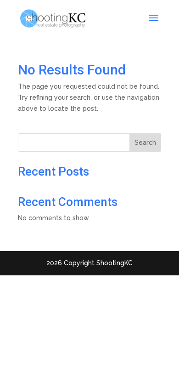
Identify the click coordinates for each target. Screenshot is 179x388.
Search (145, 142)
